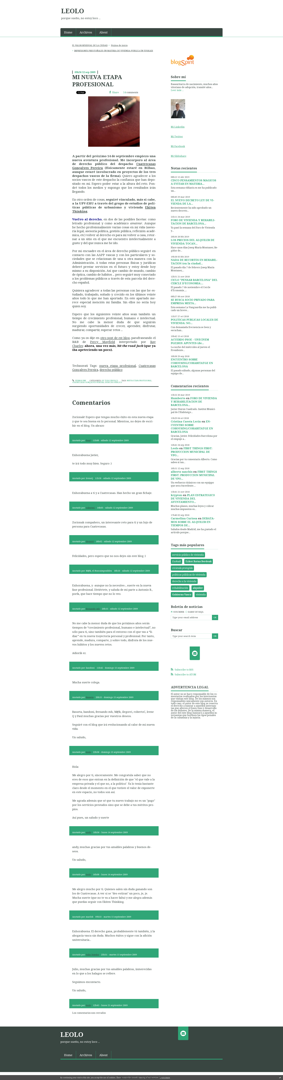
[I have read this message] (280, 1077)
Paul (88, 440)
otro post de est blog (115, 338)
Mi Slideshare (178, 156)
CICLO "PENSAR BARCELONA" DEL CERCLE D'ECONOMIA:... (194, 281)
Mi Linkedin (178, 126)
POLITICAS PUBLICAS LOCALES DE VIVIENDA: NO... (194, 321)
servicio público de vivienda (188, 554)
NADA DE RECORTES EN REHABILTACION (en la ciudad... (194, 261)
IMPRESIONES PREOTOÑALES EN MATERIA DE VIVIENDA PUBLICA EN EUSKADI (113, 50)
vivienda (201, 594)
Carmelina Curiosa (184, 518)
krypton (176, 495)
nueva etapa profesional (117, 366)
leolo (88, 752)
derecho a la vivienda (184, 581)
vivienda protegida (182, 568)
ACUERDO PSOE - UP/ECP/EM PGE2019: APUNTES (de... (190, 341)
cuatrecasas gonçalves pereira (88, 382)
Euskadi (176, 561)
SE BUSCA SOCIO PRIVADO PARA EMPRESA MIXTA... (193, 301)
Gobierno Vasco (181, 594)
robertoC (90, 507)
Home (68, 32)
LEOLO (72, 10)
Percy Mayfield (102, 342)
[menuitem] (68, 32)
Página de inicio (119, 45)
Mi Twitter (177, 136)
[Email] (195, 653)
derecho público (111, 370)
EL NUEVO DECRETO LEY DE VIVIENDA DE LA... (192, 201)
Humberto (178, 398)
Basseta (90, 697)
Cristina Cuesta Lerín (186, 421)
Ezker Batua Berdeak (199, 561)
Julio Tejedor (92, 954)
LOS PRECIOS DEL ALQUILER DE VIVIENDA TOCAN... (192, 241)
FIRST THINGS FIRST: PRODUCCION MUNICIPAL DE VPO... (191, 451)
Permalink (80, 380)
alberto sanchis (181, 471)
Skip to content (9, 2)
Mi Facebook (178, 146)
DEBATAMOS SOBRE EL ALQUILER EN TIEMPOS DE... (193, 522)
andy (88, 832)
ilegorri (90, 541)
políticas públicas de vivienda (188, 574)
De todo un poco (110, 380)
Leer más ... (177, 90)
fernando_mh (93, 608)
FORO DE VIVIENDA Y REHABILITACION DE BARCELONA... (193, 221)
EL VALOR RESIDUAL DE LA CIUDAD (90, 45)
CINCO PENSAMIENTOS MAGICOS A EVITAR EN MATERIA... (193, 182)
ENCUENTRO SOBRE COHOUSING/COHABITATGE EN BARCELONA (192, 363)
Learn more (164, 1077)
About (103, 32)
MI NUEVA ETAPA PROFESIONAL (97, 80)
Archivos (86, 32)
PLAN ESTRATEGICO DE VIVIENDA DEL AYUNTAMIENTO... (193, 498)
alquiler (198, 587)
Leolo (174, 448)
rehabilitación (180, 587)
